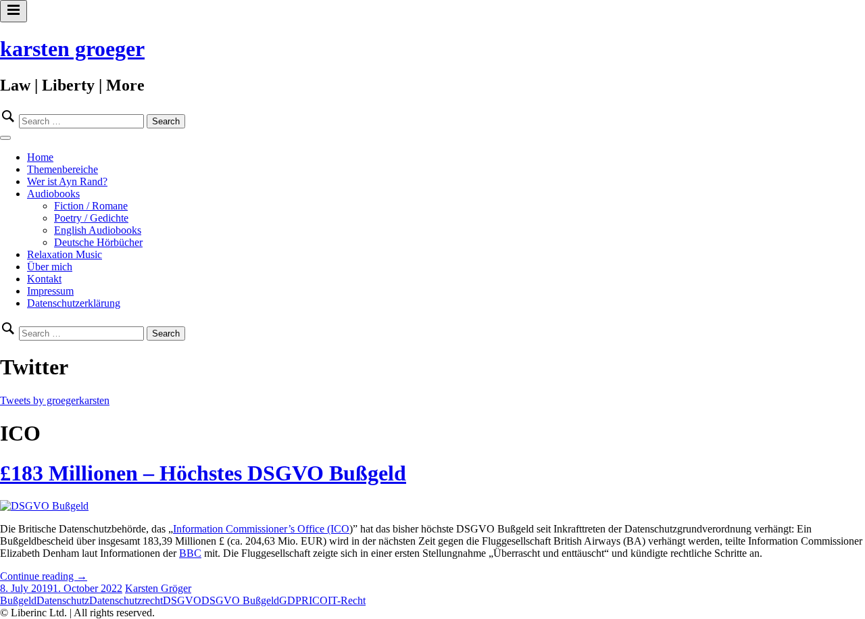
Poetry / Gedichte (91, 218)
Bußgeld (18, 600)
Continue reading (43, 576)
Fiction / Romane (91, 206)
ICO (318, 600)
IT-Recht (347, 600)
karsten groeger (72, 48)
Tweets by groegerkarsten (54, 400)
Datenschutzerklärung (73, 303)
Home (40, 157)
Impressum (50, 291)
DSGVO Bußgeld (240, 600)
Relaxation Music (64, 254)
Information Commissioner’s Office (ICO (261, 529)
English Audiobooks (97, 230)
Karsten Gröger (158, 588)
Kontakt (44, 278)
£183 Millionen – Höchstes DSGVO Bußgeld (203, 473)
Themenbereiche (62, 169)
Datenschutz (62, 600)
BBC (190, 553)
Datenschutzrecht (126, 600)
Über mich (49, 266)
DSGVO (182, 600)
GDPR (294, 600)
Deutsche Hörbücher (98, 242)
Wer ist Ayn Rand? (67, 181)
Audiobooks (53, 193)
